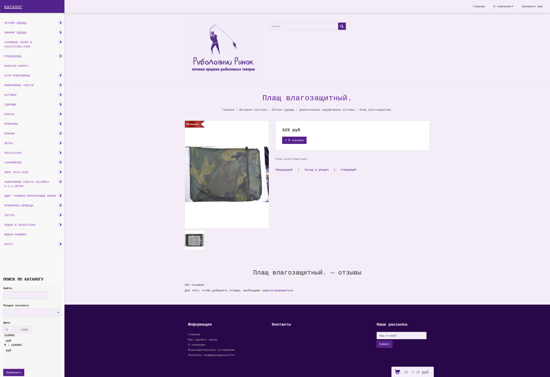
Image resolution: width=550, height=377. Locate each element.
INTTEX (9, 215)
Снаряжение (12, 162)
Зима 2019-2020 (16, 172)
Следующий (348, 169)
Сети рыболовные (17, 75)
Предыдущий (284, 169)
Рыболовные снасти (19, 85)
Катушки (10, 95)
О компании (502, 6)
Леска (8, 143)
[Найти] (342, 26)
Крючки (9, 133)
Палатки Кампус (16, 66)
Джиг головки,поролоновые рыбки (30, 196)
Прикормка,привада (19, 205)
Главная (479, 6)
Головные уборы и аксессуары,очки (18, 44)
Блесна (9, 114)
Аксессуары (12, 153)
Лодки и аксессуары (19, 225)
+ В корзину (294, 140)
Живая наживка (15, 234)
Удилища (10, 104)
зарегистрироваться (277, 290)
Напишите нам (532, 6)
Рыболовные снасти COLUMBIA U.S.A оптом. (26, 184)
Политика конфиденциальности (211, 355)
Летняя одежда (15, 23)
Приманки (11, 124)
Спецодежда (12, 56)
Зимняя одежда (15, 32)
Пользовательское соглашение (211, 350)
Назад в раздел (317, 169)
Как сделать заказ (202, 339)
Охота (8, 244)
